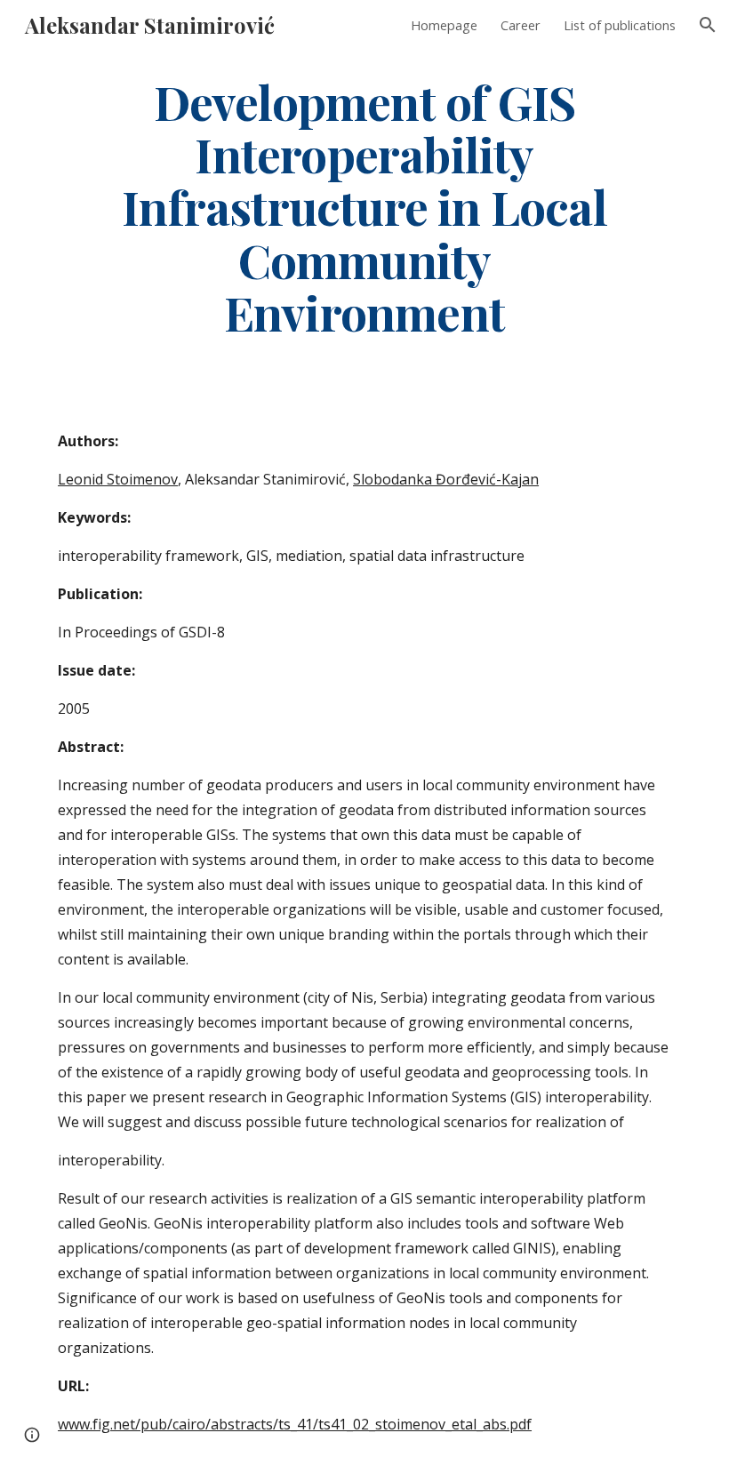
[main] (364, 206)
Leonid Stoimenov (118, 479)
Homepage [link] (444, 25)
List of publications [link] (620, 25)
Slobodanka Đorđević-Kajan (446, 479)
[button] (707, 25)
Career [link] (521, 25)
